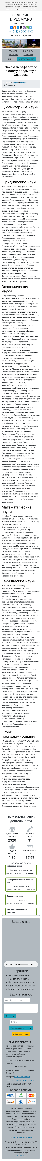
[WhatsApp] (27, 27)
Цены (9, 59)
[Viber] (24, 27)
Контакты (28, 51)
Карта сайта (21, 1155)
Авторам (13, 55)
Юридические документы (21, 1137)
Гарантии (28, 55)
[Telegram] (30, 27)
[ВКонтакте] (11, 27)
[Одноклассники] (14, 27)
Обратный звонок (21, 1034)
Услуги (15, 82)
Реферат (23, 82)
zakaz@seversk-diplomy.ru (22, 1080)
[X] (21, 27)
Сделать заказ (26, 59)
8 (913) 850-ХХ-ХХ (21, 31)
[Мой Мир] (18, 27)
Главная (13, 51)
